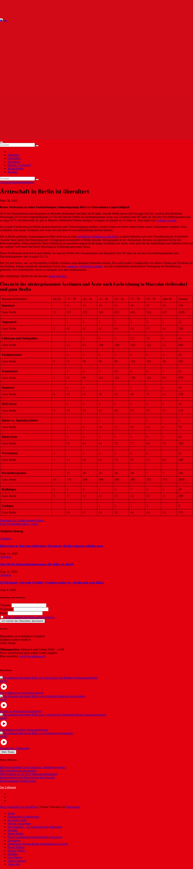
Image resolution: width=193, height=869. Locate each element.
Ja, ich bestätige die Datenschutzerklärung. (30, 617)
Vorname (5, 605)
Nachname (6, 609)
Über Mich (14, 158)
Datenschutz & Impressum (23, 816)
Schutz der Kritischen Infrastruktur (20, 711)
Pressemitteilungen (23, 182)
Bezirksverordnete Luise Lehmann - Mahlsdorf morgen (33, 767)
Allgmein (6, 182)
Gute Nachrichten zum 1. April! (19, 523)
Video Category (17, 860)
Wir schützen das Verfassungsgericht (21, 692)
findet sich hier (57, 276)
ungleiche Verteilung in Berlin (84, 266)
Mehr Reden (8, 752)
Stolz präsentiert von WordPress (19, 806)
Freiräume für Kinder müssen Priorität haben (26, 520)
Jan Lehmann (8, 787)
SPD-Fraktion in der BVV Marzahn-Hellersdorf (28, 774)
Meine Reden (16, 168)
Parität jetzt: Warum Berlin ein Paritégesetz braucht (38, 843)
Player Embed (16, 847)
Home (11, 813)
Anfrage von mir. (166, 220)
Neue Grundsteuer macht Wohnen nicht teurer (35, 837)
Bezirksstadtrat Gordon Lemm (18, 780)
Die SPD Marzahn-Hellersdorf (18, 770)
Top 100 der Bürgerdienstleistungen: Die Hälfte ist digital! (37, 564)
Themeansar (73, 806)
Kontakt (12, 171)
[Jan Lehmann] (15, 19)
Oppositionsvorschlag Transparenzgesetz (24, 729)
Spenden (13, 854)
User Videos (15, 857)
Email (3, 613)
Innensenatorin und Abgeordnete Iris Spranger (27, 777)
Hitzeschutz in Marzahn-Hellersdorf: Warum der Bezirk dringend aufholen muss (51, 546)
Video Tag (14, 864)
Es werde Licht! (17, 820)
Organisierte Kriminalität (14, 748)
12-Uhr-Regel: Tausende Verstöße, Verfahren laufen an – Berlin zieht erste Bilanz (52, 582)
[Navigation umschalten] (1, 142)
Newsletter (14, 161)
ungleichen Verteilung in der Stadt (98, 236)
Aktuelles (13, 154)
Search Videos (16, 850)
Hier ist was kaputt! (19, 165)
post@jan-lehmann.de (32, 656)
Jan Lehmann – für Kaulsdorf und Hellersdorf (35, 826)
